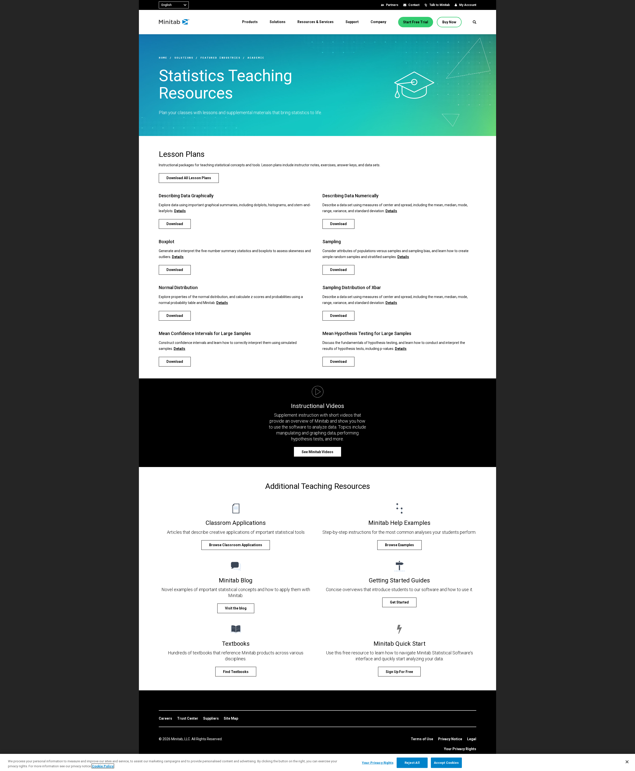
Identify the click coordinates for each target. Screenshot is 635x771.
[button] (474, 22)
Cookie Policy (103, 766)
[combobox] (174, 4)
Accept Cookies (446, 763)
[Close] (627, 761)
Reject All (412, 763)
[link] (165, 719)
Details (180, 211)
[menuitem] (250, 22)
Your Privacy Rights (460, 749)
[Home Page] (174, 22)
